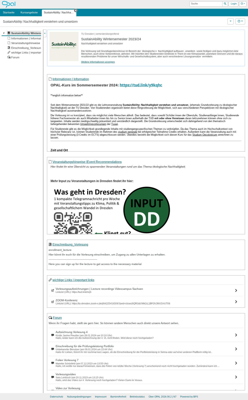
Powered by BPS (189, 396)
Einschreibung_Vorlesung (70, 244)
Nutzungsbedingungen (79, 396)
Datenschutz (56, 396)
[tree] (21, 45)
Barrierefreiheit (118, 396)
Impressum (101, 396)
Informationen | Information (71, 79)
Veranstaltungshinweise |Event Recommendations (87, 161)
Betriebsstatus (137, 396)
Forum (57, 317)
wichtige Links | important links (73, 280)
